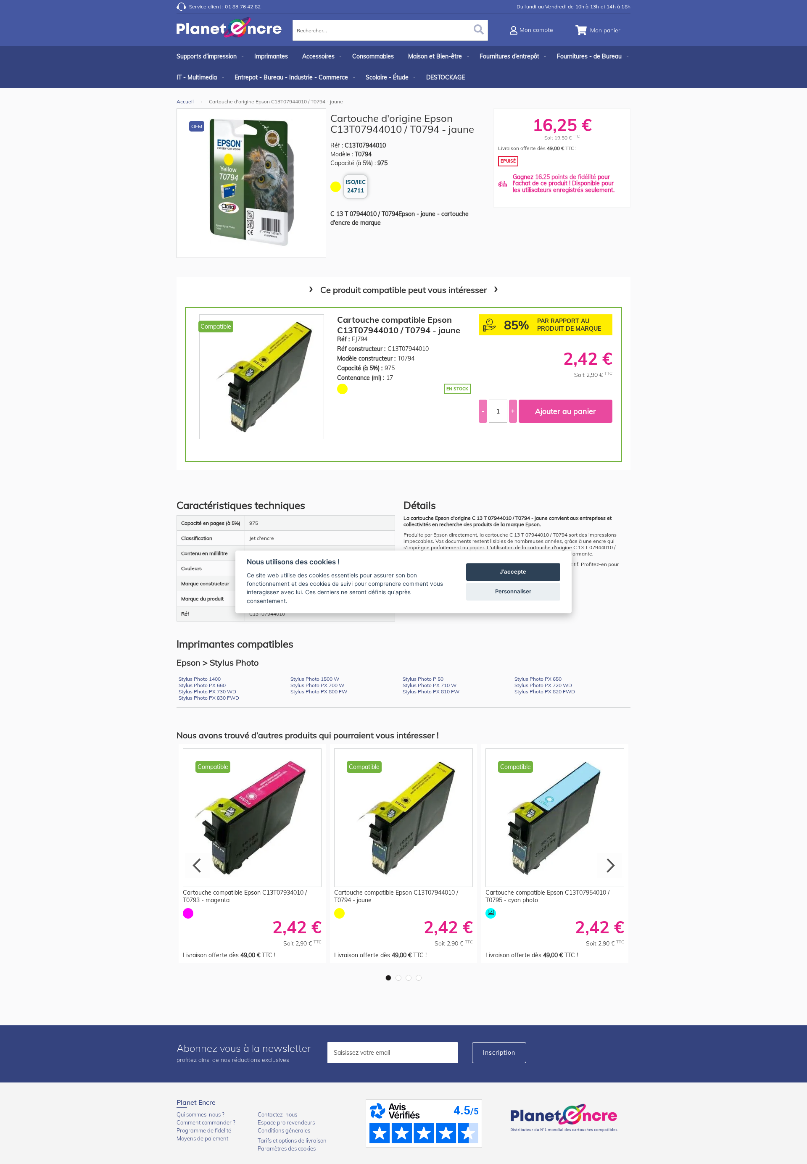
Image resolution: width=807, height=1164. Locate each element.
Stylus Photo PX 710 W (429, 685)
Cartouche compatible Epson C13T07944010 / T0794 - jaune (398, 324)
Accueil (185, 101)
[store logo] (229, 31)
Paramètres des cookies (287, 1148)
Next (609, 865)
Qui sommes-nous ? (200, 1114)
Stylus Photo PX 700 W (317, 685)
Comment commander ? (206, 1122)
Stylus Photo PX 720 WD (543, 685)
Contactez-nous (277, 1114)
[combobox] (390, 30)
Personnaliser (513, 591)
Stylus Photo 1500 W (314, 679)
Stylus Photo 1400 (200, 679)
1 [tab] (388, 978)
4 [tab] (419, 978)
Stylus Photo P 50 (423, 679)
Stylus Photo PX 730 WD (207, 691)
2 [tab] (398, 978)
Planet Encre (565, 1117)
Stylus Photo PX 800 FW (318, 691)
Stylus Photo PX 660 (202, 685)
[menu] (403, 67)
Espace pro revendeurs (286, 1122)
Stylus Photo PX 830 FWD (209, 698)
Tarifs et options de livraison (292, 1140)
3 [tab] (408, 978)
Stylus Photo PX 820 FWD (544, 691)
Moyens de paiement (202, 1138)
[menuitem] (208, 56)
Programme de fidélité (204, 1130)
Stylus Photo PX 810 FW (431, 691)
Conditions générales (284, 1130)
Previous (197, 865)
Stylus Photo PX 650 (538, 679)
